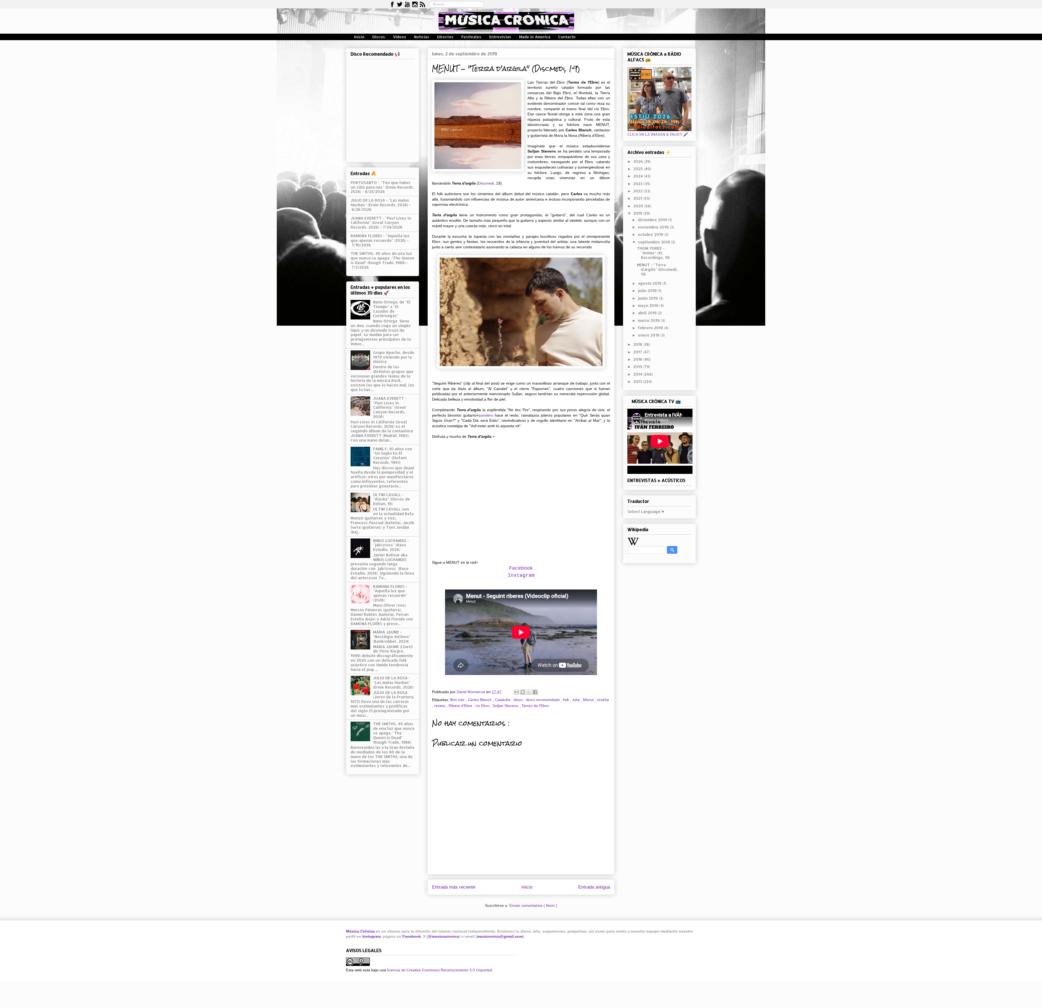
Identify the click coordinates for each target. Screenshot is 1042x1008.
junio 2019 (648, 298)
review (440, 705)
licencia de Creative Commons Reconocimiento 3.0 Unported (439, 970)
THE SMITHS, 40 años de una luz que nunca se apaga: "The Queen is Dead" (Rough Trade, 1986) (382, 258)
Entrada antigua (594, 887)
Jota (576, 700)
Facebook (411, 936)
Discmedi (486, 183)
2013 (638, 381)
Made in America (534, 36)
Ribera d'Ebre (461, 705)
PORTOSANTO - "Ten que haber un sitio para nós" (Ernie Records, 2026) (382, 187)
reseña (603, 700)
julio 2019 (648, 290)
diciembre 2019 (653, 219)
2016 (638, 359)
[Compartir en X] (529, 692)
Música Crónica (360, 931)
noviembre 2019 (654, 227)
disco (519, 700)
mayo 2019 (648, 305)
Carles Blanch (480, 700)
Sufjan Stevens (506, 705)
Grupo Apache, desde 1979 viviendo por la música (393, 357)
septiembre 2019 (654, 242)
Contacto (567, 36)
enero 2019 (649, 335)
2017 (638, 352)
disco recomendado (543, 700)
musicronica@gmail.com (500, 936)
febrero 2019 (651, 327)
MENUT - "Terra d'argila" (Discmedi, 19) (657, 269)
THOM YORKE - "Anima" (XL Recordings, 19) (653, 253)
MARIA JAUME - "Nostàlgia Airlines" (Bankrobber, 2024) (392, 637)
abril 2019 (648, 312)
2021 (638, 198)
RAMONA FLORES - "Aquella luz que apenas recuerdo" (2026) (380, 238)
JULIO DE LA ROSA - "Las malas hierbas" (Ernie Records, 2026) (380, 202)
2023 (638, 183)
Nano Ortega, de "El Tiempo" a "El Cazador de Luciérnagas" (392, 309)
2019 (638, 213)
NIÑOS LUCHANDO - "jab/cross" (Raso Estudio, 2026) (391, 545)
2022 (638, 191)
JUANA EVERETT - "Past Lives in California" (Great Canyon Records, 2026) (381, 223)
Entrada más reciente (453, 887)
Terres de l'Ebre (535, 705)
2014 (638, 374)
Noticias (421, 36)
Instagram (521, 575)
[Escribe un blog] (522, 692)
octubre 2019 (651, 234)
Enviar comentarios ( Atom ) (533, 905)
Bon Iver (458, 700)
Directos (445, 36)
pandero (486, 415)
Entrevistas (500, 36)
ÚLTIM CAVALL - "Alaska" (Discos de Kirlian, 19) (391, 499)
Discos (378, 36)
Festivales (471, 36)
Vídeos (399, 36)
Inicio (359, 36)
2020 (638, 206)
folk (566, 700)
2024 (638, 176)
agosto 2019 (650, 283)
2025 (638, 168)
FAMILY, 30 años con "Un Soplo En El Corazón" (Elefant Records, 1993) (392, 455)
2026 (638, 161)
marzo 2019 (649, 320)
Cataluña (503, 700)
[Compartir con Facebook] (535, 692)
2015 (638, 366)
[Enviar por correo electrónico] (516, 692)
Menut (589, 700)
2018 (638, 344)
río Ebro (482, 705)
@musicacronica (443, 936)
